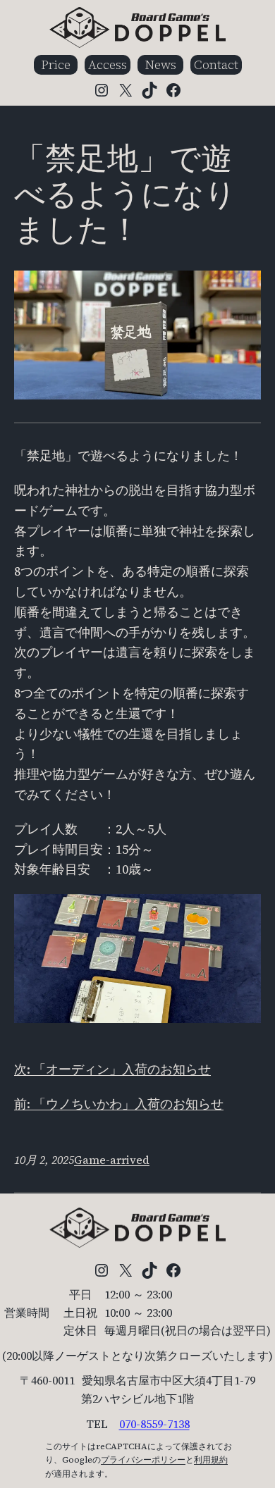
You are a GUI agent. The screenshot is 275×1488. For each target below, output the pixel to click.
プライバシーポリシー (143, 1459)
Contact (216, 64)
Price (56, 64)
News (160, 64)
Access (107, 64)
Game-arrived (111, 1159)
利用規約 (211, 1459)
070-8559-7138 (154, 1424)
